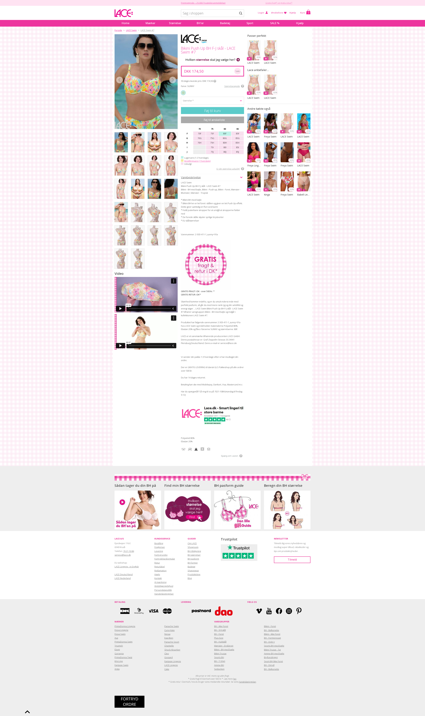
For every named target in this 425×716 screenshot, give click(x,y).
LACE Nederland (123, 578)
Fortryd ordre (161, 554)
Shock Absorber (172, 649)
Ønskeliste (277, 12)
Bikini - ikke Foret (272, 634)
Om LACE (192, 543)
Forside (118, 30)
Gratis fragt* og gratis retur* (278, 2)
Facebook (279, 611)
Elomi (117, 649)
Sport (250, 23)
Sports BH (219, 657)
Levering (158, 551)
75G (212, 138)
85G (238, 138)
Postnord (201, 611)
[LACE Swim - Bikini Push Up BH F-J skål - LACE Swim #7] (146, 81)
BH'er (200, 23)
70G (200, 138)
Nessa (167, 634)
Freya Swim (120, 634)
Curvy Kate (169, 630)
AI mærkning (160, 582)
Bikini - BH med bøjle (224, 649)
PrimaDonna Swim (123, 641)
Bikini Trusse (220, 653)
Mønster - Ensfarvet (223, 645)
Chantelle (169, 645)
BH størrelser (194, 554)
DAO (223, 611)
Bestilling (158, 543)
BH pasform (193, 558)
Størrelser (175, 23)
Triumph (119, 645)
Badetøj (225, 23)
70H (199, 142)
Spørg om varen (229, 456)
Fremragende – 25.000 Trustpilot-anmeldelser (203, 2)
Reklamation (160, 570)
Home (125, 23)
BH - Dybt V (269, 641)
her (234, 678)
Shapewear (193, 570)
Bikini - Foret (270, 626)
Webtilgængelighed (163, 586)
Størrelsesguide (232, 86)
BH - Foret (219, 634)
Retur (157, 562)
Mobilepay (139, 611)
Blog (190, 578)
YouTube (269, 611)
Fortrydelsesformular (164, 558)
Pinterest (299, 611)
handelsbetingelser (247, 681)
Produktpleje (194, 574)
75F (212, 133)
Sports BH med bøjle (274, 645)
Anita (117, 668)
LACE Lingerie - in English (127, 566)
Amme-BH (219, 665)
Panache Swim (171, 626)
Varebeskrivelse (191, 177)
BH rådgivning (194, 551)
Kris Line (119, 661)
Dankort (125, 611)
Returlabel (159, 566)
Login (261, 12)
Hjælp (292, 12)
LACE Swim (131, 30)
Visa (153, 611)
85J (237, 151)
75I (212, 147)
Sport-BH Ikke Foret (273, 661)
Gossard (168, 657)
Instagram (289, 611)
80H (225, 142)
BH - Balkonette (271, 630)
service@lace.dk (123, 554)
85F (237, 133)
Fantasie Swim (121, 665)
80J (224, 151)
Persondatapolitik (163, 589)
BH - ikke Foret (221, 626)
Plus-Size (218, 637)
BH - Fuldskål (220, 641)
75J (212, 151)
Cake (166, 669)
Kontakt (158, 578)
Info (214, 81)
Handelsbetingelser (164, 593)
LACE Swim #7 (147, 30)
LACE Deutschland (124, 574)
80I (224, 147)
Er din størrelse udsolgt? (228, 168)
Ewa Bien (168, 637)
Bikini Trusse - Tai (272, 649)
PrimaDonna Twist (123, 657)
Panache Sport (171, 641)
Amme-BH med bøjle (274, 653)
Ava (116, 637)
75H (212, 142)
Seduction (219, 668)
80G (225, 138)
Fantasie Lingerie (172, 661)
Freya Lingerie (121, 630)
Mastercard (167, 611)
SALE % (274, 23)
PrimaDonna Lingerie (125, 626)
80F (224, 133)
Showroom (193, 547)
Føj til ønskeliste (214, 120)
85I (237, 147)
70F (199, 133)
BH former (193, 562)
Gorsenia (119, 653)
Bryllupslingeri (271, 657)
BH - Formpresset (272, 637)
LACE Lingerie (171, 665)
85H (237, 142)
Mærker (150, 23)
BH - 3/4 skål (220, 630)
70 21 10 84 (128, 551)
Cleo (166, 653)
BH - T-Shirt (219, 661)
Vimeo (259, 611)
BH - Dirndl (269, 665)
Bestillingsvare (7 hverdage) (197, 160)
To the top (27, 711)
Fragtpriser (159, 547)
